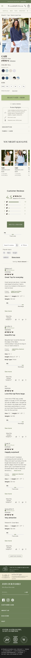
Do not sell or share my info (11, 654)
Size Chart (14, 90)
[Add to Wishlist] (11, 152)
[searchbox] (9, 245)
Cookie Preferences (9, 652)
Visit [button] (3, 621)
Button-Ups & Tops (16, 15)
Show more (16, 257)
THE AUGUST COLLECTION (15, 1)
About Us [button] (5, 610)
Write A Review (15, 224)
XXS (3, 86)
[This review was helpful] (16, 319)
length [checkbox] (15, 253)
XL (24, 86)
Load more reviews (15, 556)
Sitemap (21, 652)
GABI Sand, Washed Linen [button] (17, 474)
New (11, 10)
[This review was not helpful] (22, 319)
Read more (17, 470)
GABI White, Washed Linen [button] (18, 349)
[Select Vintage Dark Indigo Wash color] (3, 78)
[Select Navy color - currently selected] (3, 71)
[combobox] (20, 261)
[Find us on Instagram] (8, 600)
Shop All (5, 10)
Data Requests (20, 651)
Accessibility (8, 651)
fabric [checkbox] (9, 253)
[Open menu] (4, 6)
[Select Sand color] (10, 71)
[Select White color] (14, 71)
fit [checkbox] (4, 253)
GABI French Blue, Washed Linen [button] (16, 292)
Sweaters (22, 10)
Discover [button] (5, 616)
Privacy (20, 649)
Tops (15, 10)
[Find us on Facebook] (3, 600)
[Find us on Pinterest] (12, 600)
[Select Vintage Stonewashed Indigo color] (7, 78)
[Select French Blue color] (7, 71)
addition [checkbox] (6, 257)
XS (7, 86)
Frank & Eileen (8, 649)
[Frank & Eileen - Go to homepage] (15, 6)
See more (8, 311)
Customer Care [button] (7, 605)
